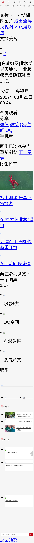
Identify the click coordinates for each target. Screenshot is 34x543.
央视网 (6, 26)
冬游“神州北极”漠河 (11, 501)
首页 (3, 2)
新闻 (15, 2)
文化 (29, 6)
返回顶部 (8, 540)
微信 (4, 124)
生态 (13, 6)
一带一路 (18, 6)
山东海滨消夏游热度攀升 (24, 421)
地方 (1, 6)
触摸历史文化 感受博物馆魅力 (14, 465)
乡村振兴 (7, 6)
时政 (8, 2)
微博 (14, 124)
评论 (20, 2)
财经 (30, 2)
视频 (25, 2)
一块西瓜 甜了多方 (11, 452)
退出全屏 (23, 20)
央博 (24, 6)
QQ (9, 130)
